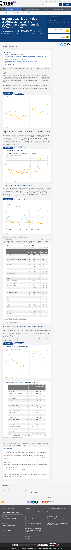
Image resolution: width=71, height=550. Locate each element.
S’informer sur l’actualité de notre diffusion (33, 523)
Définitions (4, 516)
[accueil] (2, 9)
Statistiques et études (12, 9)
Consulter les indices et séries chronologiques (34, 514)
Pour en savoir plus (9, 64)
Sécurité (54, 548)
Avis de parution (8, 502)
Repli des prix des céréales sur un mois (14, 54)
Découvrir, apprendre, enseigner (31, 518)
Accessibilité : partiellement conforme (28, 548)
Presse (55, 1)
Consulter (4, 46)
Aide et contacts (28, 536)
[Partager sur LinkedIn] (65, 45)
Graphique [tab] (8, 93)
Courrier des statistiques (7, 530)
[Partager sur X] (68, 45)
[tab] (4, 46)
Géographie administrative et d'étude (9, 525)
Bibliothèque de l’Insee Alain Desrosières (33, 528)
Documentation (13, 46)
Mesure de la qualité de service (53, 521)
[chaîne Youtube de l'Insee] (40, 502)
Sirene (26, 516)
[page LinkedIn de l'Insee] (33, 502)
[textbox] (50, 4)
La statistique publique (52, 516)
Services (46, 9)
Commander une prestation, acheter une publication (33, 531)
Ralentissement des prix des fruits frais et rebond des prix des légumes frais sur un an (25, 56)
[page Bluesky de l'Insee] (27, 502)
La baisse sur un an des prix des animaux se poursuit (18, 57)
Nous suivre (27, 533)
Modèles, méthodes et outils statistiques (10, 528)
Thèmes (67, 4)
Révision (7, 62)
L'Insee (48, 511)
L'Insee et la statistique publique (61, 9)
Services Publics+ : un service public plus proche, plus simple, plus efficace (57, 524)
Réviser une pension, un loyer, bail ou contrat (34, 511)
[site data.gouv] (43, 546)
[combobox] (56, 4)
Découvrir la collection (54, 25)
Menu (46, 1)
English (69, 1)
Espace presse (27, 538)
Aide (60, 1)
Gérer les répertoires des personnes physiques (34, 525)
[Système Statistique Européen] (15, 546)
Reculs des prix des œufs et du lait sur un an (15, 59)
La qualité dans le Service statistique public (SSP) (12, 521)
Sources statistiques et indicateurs (9, 518)
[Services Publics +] (54, 546)
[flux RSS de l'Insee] (46, 502)
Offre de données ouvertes (7, 532)
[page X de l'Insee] (37, 502)
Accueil (2, 12)
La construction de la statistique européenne (56, 518)
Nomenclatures (5, 523)
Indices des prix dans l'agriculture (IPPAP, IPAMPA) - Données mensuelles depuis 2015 (36, 490)
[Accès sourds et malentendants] (64, 2)
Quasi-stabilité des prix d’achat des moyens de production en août (21, 61)
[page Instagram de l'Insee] (30, 502)
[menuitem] (2, 9)
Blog (50, 1)
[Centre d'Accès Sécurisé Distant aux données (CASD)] (34, 546)
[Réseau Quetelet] (24, 546)
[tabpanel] (27, 111)
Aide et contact (51, 501)
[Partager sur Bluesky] (61, 44)
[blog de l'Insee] (43, 502)
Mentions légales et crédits (13, 548)
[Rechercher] (60, 4)
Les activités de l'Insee (52, 514)
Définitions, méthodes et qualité (31, 9)
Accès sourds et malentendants (44, 548)
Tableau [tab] (20, 93)
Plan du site (60, 548)
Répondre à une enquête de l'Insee (32, 521)
